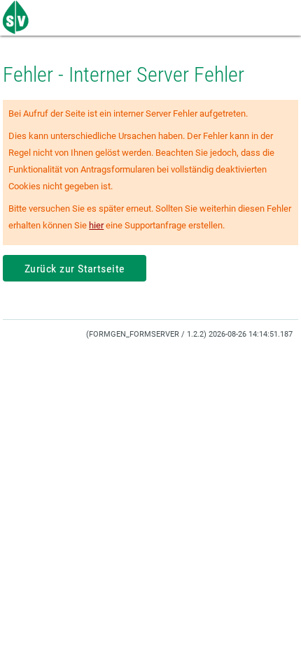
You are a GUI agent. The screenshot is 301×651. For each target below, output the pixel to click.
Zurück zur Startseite (74, 268)
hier (96, 225)
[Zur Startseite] (17, 31)
